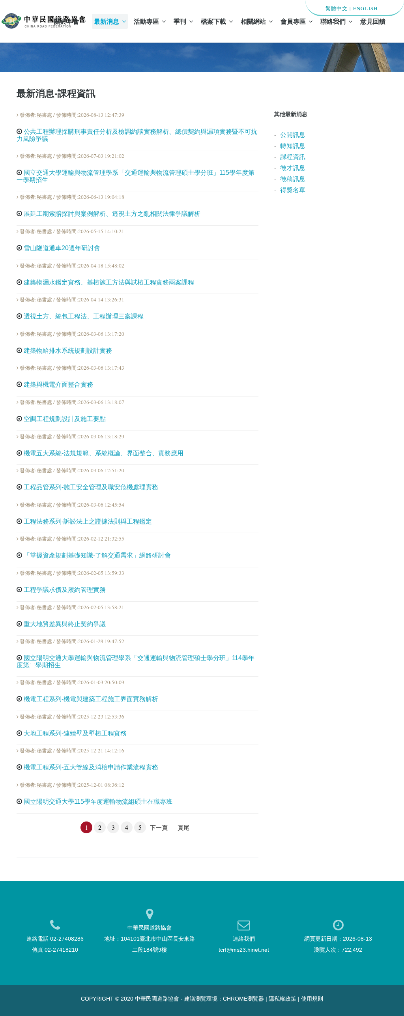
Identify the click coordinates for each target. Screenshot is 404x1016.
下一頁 (159, 827)
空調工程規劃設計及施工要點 (65, 418)
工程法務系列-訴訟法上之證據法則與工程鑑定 (88, 521)
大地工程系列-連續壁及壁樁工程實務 (75, 733)
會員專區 (293, 21)
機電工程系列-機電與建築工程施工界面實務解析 (91, 699)
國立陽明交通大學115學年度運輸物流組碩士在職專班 (98, 801)
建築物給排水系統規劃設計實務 (68, 350)
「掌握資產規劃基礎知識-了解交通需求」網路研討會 (97, 555)
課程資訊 (292, 156)
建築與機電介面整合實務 (58, 384)
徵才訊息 (292, 167)
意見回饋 (372, 21)
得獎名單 (292, 189)
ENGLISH (365, 8)
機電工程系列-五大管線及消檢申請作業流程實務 (91, 767)
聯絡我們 (333, 21)
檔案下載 (213, 21)
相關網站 (253, 21)
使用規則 (312, 998)
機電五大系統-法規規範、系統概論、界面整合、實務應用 (103, 453)
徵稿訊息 (292, 178)
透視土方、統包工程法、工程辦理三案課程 (84, 316)
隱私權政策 (282, 998)
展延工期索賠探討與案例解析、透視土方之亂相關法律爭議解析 (112, 213)
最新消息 (106, 21)
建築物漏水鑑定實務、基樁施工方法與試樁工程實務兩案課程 (109, 282)
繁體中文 (336, 8)
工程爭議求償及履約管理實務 (65, 589)
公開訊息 (292, 134)
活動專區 (146, 21)
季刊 (180, 21)
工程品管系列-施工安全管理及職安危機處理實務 (91, 487)
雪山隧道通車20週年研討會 (62, 248)
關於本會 (66, 21)
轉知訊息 (292, 145)
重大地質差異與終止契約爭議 (65, 624)
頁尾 (183, 827)
